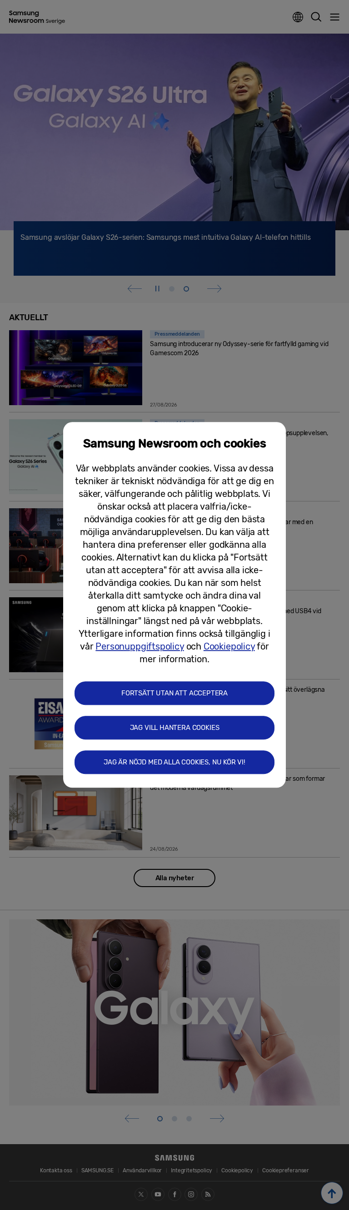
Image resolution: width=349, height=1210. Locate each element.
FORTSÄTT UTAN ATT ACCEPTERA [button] (174, 693)
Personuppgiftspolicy (139, 646)
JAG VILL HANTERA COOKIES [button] (174, 728)
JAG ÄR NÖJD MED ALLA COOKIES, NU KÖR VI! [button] (174, 763)
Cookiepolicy (229, 646)
